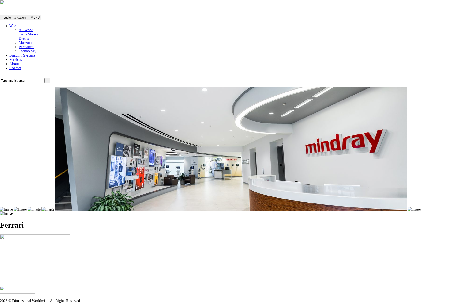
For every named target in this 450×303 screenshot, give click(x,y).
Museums (26, 43)
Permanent (26, 47)
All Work (26, 30)
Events (24, 38)
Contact (15, 68)
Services (15, 59)
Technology (27, 51)
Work (13, 26)
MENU (21, 17)
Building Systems (22, 55)
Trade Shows (28, 34)
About (14, 64)
